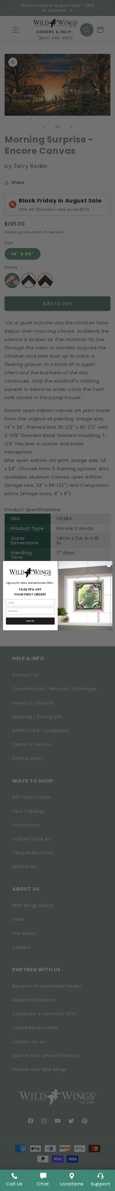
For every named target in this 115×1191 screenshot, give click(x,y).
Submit (30, 621)
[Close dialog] (108, 564)
